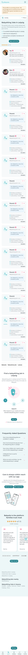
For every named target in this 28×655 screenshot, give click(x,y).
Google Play (19, 486)
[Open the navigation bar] (25, 2)
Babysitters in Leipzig (7, 575)
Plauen (19, 586)
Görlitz (23, 586)
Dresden (4, 586)
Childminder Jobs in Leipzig (9, 574)
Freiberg (4, 588)
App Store (10, 486)
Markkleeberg (5, 581)
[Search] (3, 18)
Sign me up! (14, 561)
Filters (24, 17)
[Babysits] (5, 2)
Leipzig (9, 586)
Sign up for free (14, 41)
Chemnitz (13, 586)
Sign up (14, 419)
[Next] (26, 539)
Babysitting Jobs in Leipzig (8, 572)
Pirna (8, 588)
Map (15, 648)
